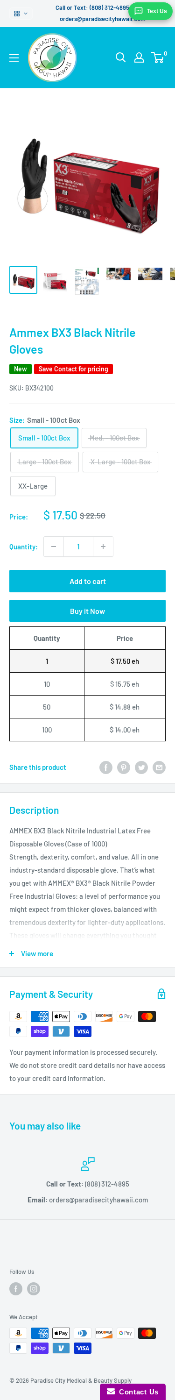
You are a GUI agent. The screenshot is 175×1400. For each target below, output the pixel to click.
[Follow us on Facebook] (15, 1288)
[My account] (139, 57)
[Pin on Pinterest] (123, 767)
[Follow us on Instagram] (33, 1288)
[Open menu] (14, 58)
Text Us (157, 11)
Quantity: (23, 546)
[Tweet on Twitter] (141, 767)
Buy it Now (87, 610)
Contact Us (137, 1392)
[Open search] (121, 57)
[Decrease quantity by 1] (53, 546)
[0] (158, 57)
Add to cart (88, 580)
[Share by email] (159, 767)
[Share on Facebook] (105, 767)
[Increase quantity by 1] (103, 546)
